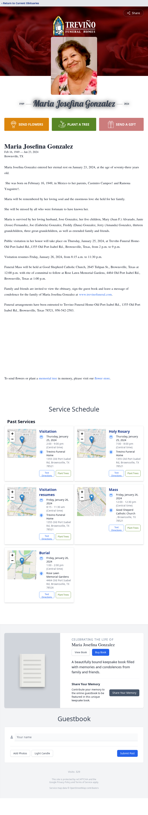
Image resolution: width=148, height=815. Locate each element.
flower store (102, 378)
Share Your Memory (124, 692)
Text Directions (47, 474)
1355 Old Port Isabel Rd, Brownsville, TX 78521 (58, 462)
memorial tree (48, 378)
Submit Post (127, 753)
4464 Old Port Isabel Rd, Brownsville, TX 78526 (58, 584)
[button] (22, 439)
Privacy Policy (64, 782)
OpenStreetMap (78, 788)
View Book (81, 652)
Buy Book (100, 652)
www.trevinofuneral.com (95, 294)
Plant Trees (63, 473)
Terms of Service (83, 782)
